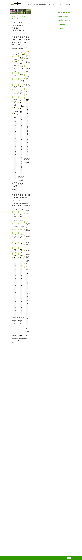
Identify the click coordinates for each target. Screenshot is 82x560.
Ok (68, 557)
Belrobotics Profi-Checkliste (63, 16)
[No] (80, 557)
